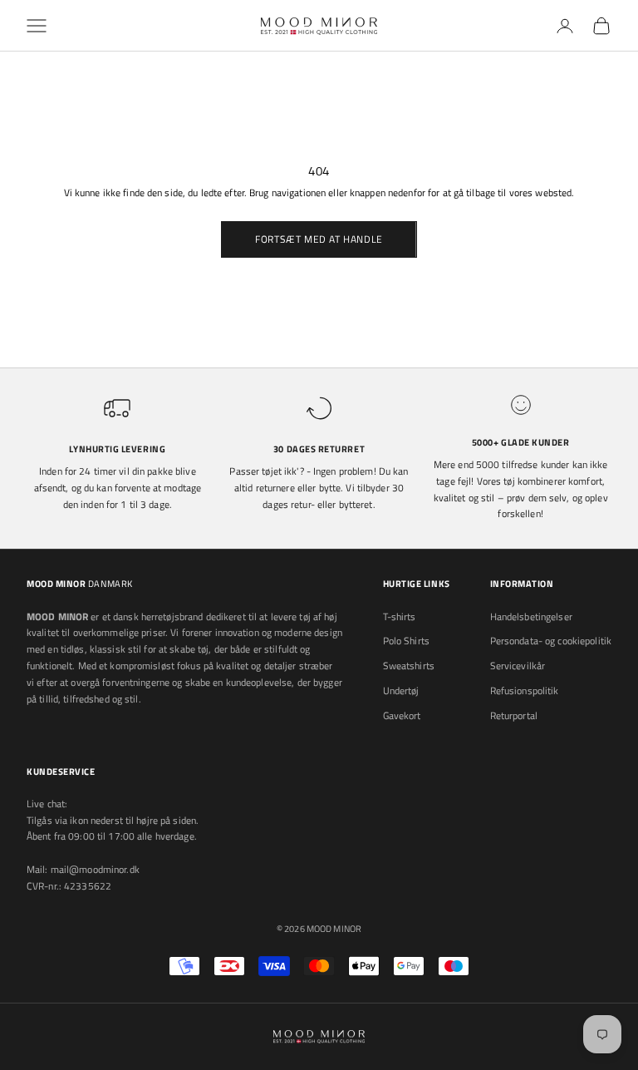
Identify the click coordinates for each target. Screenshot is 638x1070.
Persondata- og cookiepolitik (550, 640)
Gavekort (402, 715)
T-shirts (399, 616)
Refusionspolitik (524, 690)
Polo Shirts (406, 640)
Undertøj (401, 690)
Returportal (513, 715)
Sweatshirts (408, 665)
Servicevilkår (518, 665)
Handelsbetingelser (531, 616)
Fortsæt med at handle (319, 239)
